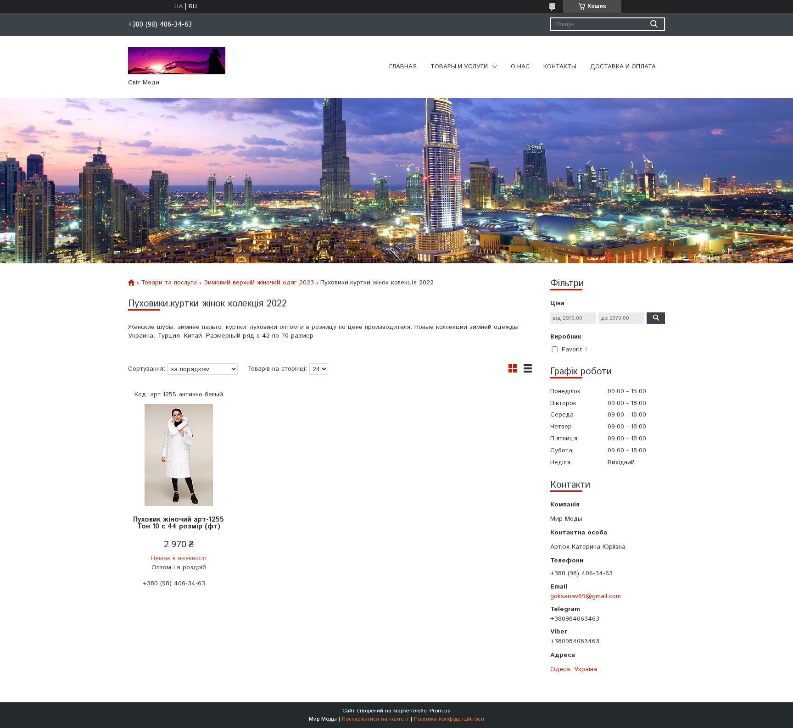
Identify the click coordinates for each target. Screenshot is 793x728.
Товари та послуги (169, 282)
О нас (520, 66)
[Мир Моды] (176, 60)
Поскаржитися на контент (375, 719)
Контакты (559, 66)
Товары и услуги (459, 66)
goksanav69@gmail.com (585, 596)
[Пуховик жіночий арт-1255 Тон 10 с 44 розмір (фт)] (178, 455)
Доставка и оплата (623, 66)
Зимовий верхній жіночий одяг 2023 (259, 282)
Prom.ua (440, 711)
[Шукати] (653, 24)
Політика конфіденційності (449, 719)
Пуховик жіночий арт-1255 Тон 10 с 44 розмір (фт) (178, 523)
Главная (403, 66)
